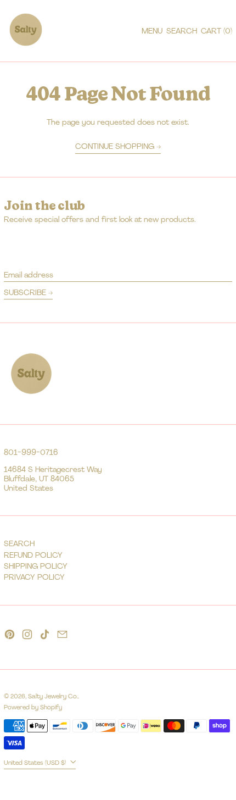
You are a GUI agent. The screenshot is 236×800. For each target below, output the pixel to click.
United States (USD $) (36, 762)
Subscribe (25, 292)
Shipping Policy (36, 566)
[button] (181, 31)
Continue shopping (114, 146)
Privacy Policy (34, 577)
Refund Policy (33, 555)
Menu (152, 31)
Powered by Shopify (33, 707)
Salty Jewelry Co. (53, 696)
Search (19, 543)
